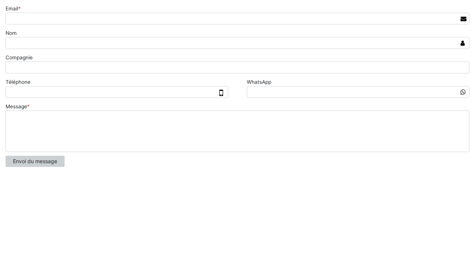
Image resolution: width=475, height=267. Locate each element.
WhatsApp (259, 82)
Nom (11, 33)
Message (18, 106)
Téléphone (18, 82)
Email (13, 8)
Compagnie (19, 57)
